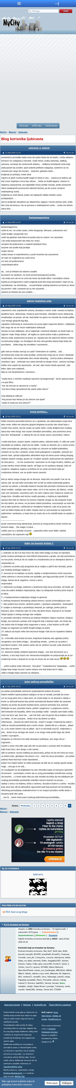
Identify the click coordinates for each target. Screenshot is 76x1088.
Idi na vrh (70, 153)
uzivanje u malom (39, 147)
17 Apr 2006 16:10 (13, 686)
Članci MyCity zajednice (60, 1005)
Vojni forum (46, 1016)
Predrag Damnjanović (13, 1073)
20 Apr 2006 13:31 (13, 548)
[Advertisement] (38, 78)
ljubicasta (22, 132)
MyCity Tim (20, 1076)
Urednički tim (40, 1005)
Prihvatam (52, 1083)
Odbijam (67, 1083)
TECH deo (23, 126)
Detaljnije (53, 935)
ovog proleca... (39, 411)
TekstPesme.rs (54, 1019)
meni (19, 3)
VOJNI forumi (51, 126)
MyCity (3, 132)
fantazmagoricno (39, 217)
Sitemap (27, 1005)
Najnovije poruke (12, 1005)
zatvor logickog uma (39, 300)
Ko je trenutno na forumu (16, 924)
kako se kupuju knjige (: (39, 543)
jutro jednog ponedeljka (39, 681)
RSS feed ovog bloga (16, 912)
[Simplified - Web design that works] (53, 1041)
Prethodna (25, 806)
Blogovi (12, 132)
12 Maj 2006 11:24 (13, 222)
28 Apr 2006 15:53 (13, 416)
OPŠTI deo (37, 126)
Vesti (56, 1012)
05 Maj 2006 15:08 (13, 306)
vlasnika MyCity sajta (13, 1067)
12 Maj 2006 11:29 (13, 153)
